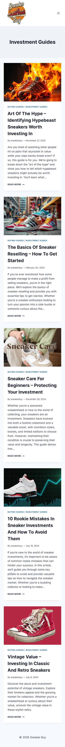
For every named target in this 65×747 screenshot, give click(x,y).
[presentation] (32, 82)
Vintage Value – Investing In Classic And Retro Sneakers (29, 663)
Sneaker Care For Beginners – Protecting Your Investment (32, 385)
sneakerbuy (17, 140)
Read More (16, 184)
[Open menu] (58, 13)
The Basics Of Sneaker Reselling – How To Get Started (32, 254)
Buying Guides (16, 107)
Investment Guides (36, 107)
